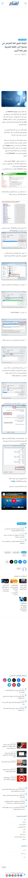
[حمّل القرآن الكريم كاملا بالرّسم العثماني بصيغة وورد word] (22, 754)
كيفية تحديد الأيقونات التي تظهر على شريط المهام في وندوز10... (14, 536)
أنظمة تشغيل (22, 39)
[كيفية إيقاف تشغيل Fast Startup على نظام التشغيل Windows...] (23, 599)
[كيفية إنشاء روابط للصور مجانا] (22, 763)
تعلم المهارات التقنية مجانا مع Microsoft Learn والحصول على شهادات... (14, 590)
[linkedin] (18, 685)
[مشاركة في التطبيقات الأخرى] (7, 562)
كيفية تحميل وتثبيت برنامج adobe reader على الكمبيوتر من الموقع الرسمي (9, 746)
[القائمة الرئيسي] (25, 3)
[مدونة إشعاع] (14, 3)
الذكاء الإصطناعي (22, 827)
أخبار (25, 819)
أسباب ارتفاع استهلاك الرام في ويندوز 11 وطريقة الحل (5, 588)
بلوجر (24, 829)
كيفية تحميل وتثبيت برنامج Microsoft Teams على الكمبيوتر (14, 709)
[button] (20, 562)
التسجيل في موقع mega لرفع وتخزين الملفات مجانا (10, 778)
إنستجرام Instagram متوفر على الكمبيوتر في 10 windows (13, 542)
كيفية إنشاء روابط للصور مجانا (9, 761)
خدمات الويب (7, 552)
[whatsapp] (9, 680)
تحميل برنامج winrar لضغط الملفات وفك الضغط (9, 770)
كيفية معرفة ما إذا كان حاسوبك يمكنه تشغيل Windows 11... (13, 697)
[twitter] (14, 680)
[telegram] (9, 685)
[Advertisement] (14, 22)
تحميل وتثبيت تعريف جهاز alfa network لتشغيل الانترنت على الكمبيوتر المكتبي (13, 790)
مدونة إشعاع (8, 873)
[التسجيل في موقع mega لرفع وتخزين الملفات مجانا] (22, 778)
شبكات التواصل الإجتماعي (20, 836)
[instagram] (4, 680)
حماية (24, 832)
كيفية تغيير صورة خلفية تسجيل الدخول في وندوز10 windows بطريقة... (14, 529)
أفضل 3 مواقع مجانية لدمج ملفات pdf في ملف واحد (13, 703)
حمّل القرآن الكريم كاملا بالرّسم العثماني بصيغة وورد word (9, 754)
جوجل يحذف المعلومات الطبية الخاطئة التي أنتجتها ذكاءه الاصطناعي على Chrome (14, 802)
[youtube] (23, 680)
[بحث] (2, 3)
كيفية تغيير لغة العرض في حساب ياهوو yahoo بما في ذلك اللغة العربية (13, 808)
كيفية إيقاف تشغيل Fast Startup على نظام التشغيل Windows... (23, 607)
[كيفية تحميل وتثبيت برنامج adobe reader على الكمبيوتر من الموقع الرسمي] (22, 745)
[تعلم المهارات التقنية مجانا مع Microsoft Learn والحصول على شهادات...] (14, 581)
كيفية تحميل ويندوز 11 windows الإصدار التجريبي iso (14, 691)
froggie (13, 481)
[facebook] (18, 680)
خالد (23, 54)
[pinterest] (14, 685)
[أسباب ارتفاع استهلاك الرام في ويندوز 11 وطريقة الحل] (5, 581)
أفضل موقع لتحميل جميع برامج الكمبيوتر (23, 587)
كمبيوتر (24, 555)
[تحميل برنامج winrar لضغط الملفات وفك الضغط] (22, 771)
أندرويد (24, 822)
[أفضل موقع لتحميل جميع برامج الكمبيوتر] (23, 581)
